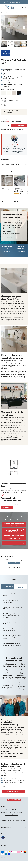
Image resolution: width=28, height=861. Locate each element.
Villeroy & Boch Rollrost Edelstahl (18, 190)
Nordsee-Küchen (7, 857)
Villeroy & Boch (4, 66)
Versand (7, 121)
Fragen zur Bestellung (20, 586)
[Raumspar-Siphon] (7, 180)
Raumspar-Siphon (5, 190)
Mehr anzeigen (7, 507)
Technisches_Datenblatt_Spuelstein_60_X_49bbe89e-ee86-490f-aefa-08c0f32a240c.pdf (14, 530)
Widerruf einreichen (14, 799)
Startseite (2, 12)
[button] (25, 7)
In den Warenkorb (19, 125)
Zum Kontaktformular (6, 817)
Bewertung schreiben (14, 563)
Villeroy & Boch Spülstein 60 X (11, 12)
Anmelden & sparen (13, 791)
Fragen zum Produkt (8, 586)
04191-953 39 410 (5, 2)
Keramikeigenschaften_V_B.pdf (12, 543)
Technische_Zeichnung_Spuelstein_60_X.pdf (14, 524)
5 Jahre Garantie (5, 495)
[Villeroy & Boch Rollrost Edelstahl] (19, 180)
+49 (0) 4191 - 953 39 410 (10, 809)
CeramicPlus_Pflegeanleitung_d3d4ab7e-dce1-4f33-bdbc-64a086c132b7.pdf (14, 537)
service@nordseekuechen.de (11, 815)
